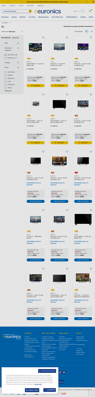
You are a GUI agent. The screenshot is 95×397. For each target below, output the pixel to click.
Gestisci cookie (33, 390)
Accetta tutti (51, 390)
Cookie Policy (38, 384)
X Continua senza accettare (47, 371)
